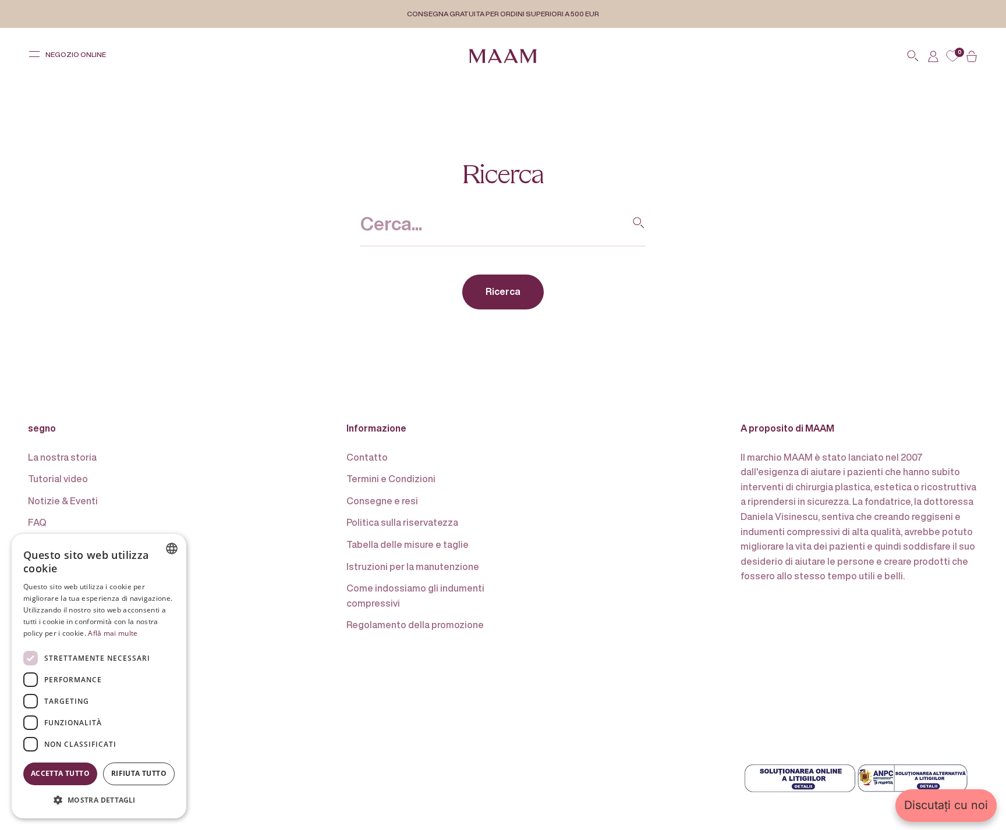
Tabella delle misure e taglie (407, 544)
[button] (99, 800)
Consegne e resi (382, 501)
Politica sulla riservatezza (402, 522)
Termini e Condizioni (390, 479)
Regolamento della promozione (415, 625)
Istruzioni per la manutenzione (412, 566)
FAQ (37, 522)
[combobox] (172, 548)
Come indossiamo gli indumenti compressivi (415, 595)
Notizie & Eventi (63, 501)
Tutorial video (58, 479)
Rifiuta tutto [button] (139, 773)
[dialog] (99, 676)
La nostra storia (62, 457)
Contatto (367, 457)
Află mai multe (112, 633)
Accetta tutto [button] (60, 773)
